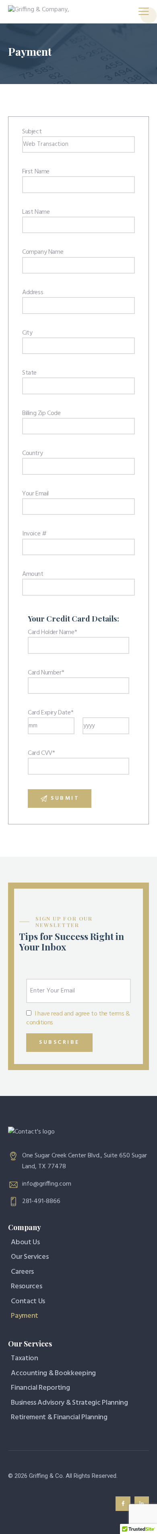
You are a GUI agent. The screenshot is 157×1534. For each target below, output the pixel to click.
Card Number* (46, 673)
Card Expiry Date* (50, 713)
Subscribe (59, 1042)
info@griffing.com (46, 1184)
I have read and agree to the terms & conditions (78, 1018)
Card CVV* (41, 753)
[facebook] (123, 1503)
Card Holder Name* (52, 632)
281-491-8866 (41, 1201)
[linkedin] (141, 1503)
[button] (143, 11)
